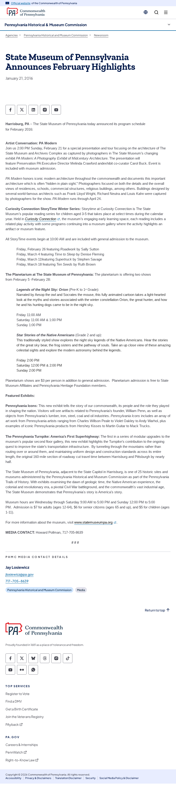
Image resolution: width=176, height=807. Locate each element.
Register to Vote (18, 694)
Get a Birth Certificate (22, 709)
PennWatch (14, 752)
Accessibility (13, 777)
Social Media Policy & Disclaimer (119, 777)
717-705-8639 (17, 581)
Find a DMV (14, 701)
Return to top (155, 610)
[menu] (165, 12)
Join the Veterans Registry (25, 717)
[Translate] (145, 12)
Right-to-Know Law (20, 760)
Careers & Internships (22, 745)
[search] (156, 12)
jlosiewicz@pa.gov (19, 574)
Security (90, 777)
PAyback (12, 724)
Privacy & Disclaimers (38, 777)
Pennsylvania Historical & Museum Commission (46, 24)
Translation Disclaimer (68, 777)
